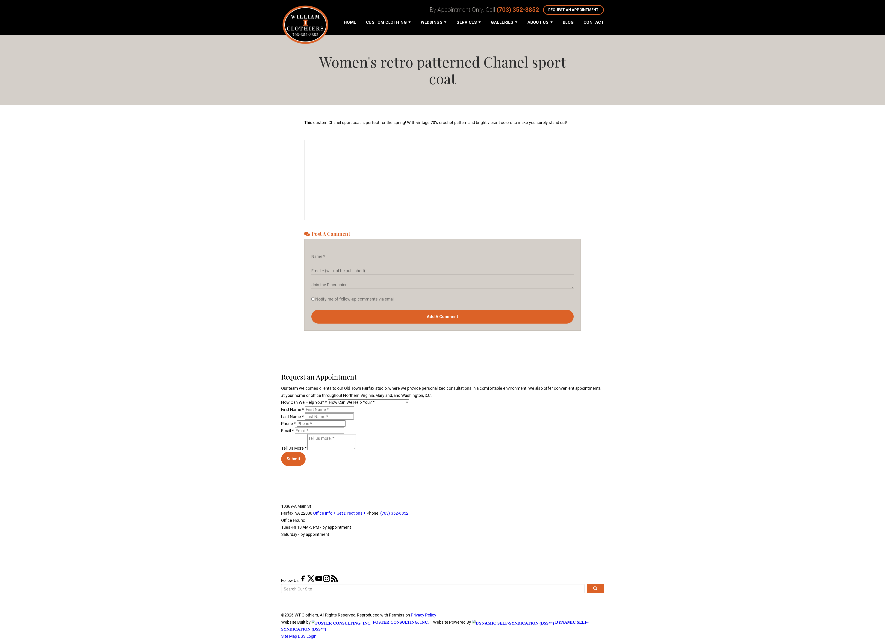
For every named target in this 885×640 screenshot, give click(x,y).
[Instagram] (327, 580)
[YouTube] (319, 580)
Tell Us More (294, 448)
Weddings (431, 22)
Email (287, 430)
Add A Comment (442, 316)
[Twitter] (311, 580)
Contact (594, 22)
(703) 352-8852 (517, 9)
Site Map (289, 636)
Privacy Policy (423, 615)
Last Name (292, 416)
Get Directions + (351, 513)
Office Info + (324, 513)
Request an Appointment (573, 10)
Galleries (502, 22)
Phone (288, 423)
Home (350, 22)
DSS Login (307, 636)
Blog (568, 22)
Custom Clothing (386, 22)
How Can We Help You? (304, 402)
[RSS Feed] (334, 580)
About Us (538, 22)
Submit (293, 458)
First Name (292, 409)
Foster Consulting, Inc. (400, 622)
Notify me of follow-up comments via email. (354, 299)
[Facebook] (303, 580)
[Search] (595, 588)
